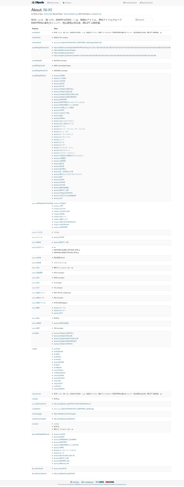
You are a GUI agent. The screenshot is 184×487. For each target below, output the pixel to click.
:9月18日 (59, 185)
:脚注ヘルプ (61, 219)
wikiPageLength (38, 65)
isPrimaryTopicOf (39, 419)
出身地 (36, 257)
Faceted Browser (131, 3)
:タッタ (59, 142)
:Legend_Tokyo (62, 113)
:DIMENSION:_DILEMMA (65, 439)
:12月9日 (59, 81)
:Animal (57, 359)
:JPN (58, 206)
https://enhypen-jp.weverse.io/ (64, 53)
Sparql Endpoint (147, 3)
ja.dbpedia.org (96, 14)
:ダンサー (60, 145)
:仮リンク (60, 216)
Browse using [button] (54, 3)
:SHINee (59, 118)
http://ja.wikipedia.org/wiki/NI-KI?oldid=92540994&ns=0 (72, 404)
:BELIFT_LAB (61, 190)
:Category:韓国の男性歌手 (65, 97)
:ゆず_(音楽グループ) (63, 123)
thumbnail (36, 42)
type (34, 349)
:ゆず (58, 198)
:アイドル (60, 126)
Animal (46, 14)
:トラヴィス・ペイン (63, 147)
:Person (57, 357)
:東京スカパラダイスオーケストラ (68, 174)
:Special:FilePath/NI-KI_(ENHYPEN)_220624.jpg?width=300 (78, 42)
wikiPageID (37, 60)
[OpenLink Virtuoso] (74, 482)
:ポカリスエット (62, 150)
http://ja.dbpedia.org (70, 14)
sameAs (37, 468)
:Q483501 (59, 389)
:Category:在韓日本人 (64, 89)
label (35, 399)
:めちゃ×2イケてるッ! (64, 121)
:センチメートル (62, 137)
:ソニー (59, 139)
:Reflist (59, 214)
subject (35, 333)
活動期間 (37, 272)
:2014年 (59, 86)
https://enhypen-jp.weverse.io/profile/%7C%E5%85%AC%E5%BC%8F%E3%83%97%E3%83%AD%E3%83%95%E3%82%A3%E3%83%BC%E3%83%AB (105, 55)
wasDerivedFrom (39, 404)
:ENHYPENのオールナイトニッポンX (69, 102)
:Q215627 (59, 378)
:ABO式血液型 (61, 187)
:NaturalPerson (59, 373)
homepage (37, 414)
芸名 (36, 318)
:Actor (57, 365)
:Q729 (58, 383)
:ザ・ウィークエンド (63, 134)
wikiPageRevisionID (40, 70)
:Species (58, 367)
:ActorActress (61, 224)
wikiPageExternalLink (40, 47)
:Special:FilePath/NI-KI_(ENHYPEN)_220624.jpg (74, 409)
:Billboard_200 (61, 463)
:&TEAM (59, 75)
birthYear (36, 37)
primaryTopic (39, 473)
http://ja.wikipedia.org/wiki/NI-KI (64, 419)
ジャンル (37, 237)
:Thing (57, 349)
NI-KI (47, 9)
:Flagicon (60, 203)
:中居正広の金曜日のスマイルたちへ (68, 155)
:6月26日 (59, 182)
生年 (36, 278)
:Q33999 (59, 362)
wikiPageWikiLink (39, 75)
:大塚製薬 (60, 158)
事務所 (36, 242)
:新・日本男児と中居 (63, 171)
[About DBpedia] (38, 2)
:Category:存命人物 (63, 91)
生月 (36, 288)
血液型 (36, 323)
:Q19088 (59, 375)
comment (36, 394)
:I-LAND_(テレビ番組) (64, 107)
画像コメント (38, 293)
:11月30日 (60, 78)
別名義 (36, 262)
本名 (36, 267)
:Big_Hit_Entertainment (64, 222)
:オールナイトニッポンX (64, 450)
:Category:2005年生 (63, 193)
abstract (36, 32)
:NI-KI (60, 468)
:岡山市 (59, 163)
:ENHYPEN (60, 99)
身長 (36, 328)
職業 (36, 308)
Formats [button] (67, 3)
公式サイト (38, 247)
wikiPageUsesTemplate (42, 203)
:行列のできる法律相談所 (65, 195)
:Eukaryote (58, 351)
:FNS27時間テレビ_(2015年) (66, 105)
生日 (36, 283)
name (35, 424)
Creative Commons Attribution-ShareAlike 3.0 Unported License (109, 484)
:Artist (57, 354)
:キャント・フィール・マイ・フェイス (69, 129)
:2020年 (59, 179)
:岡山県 (59, 166)
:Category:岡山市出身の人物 (66, 94)
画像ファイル (38, 303)
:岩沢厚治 (60, 169)
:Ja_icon (60, 208)
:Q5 (57, 381)
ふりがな (37, 232)
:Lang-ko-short (62, 211)
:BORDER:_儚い (62, 461)
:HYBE (59, 447)
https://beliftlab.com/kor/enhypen (65, 50)
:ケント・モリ (61, 131)
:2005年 (59, 83)
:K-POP (59, 110)
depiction (36, 409)
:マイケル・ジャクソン (64, 153)
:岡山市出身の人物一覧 (64, 455)
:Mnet (58, 115)
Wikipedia (77, 484)
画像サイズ (38, 298)
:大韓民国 (60, 161)
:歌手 (58, 177)
